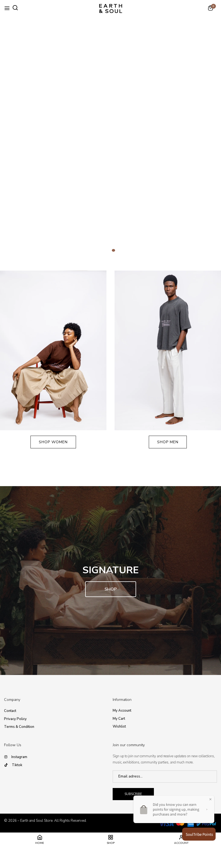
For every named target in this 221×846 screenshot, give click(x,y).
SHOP (111, 589)
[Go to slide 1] (107, 250)
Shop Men (167, 442)
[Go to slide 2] (113, 250)
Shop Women (53, 442)
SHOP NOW (110, 157)
